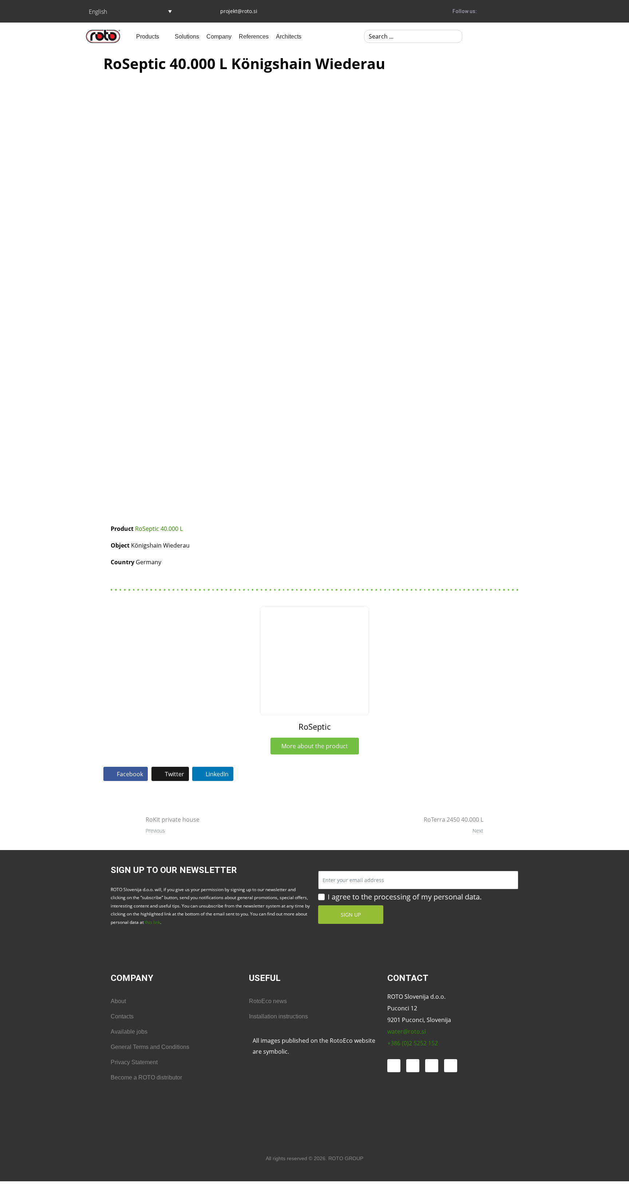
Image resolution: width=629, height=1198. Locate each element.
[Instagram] (496, 11)
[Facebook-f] (482, 11)
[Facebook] (393, 1065)
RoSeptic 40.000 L (159, 529)
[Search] (455, 36)
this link (152, 922)
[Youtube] (523, 11)
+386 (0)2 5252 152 (412, 1043)
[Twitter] (509, 11)
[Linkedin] (536, 11)
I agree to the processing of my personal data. (405, 897)
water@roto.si (406, 1031)
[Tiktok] (431, 1065)
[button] (151, 36)
